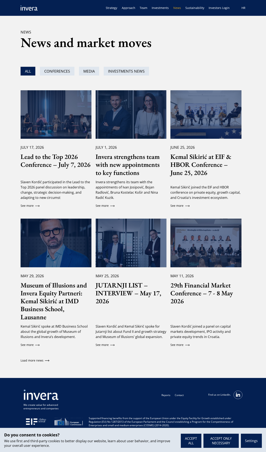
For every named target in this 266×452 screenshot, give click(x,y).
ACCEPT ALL (191, 440)
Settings (251, 440)
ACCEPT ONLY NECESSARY (221, 440)
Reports (165, 395)
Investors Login (219, 8)
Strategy (111, 8)
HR (243, 8)
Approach (128, 8)
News (177, 8)
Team (143, 8)
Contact (179, 395)
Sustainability (194, 8)
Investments (160, 8)
